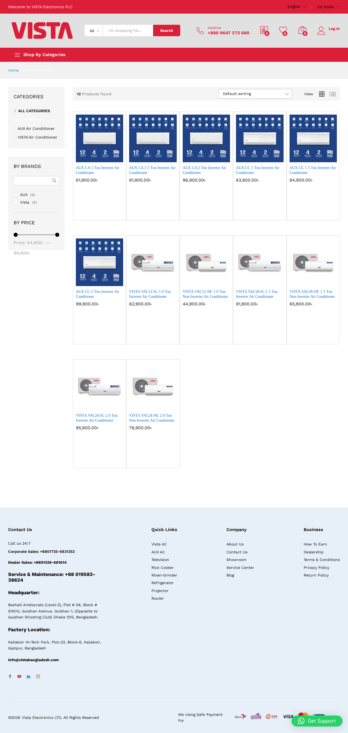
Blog (230, 575)
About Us (235, 544)
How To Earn (315, 544)
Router (157, 598)
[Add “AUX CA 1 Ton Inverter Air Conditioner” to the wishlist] (104, 156)
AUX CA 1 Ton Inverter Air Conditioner (97, 170)
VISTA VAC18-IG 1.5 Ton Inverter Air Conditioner (257, 294)
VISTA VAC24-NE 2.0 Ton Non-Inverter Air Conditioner (152, 417)
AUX (23, 194)
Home (13, 70)
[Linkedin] (28, 677)
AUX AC (158, 552)
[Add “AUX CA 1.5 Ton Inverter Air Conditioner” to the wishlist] (157, 156)
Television (160, 559)
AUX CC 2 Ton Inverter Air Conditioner (97, 294)
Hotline (214, 28)
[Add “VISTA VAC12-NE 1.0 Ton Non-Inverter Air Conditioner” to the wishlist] (210, 280)
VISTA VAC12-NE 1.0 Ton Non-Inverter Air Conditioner (205, 294)
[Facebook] (10, 677)
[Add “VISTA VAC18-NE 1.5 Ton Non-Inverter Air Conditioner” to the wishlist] (317, 280)
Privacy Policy (316, 567)
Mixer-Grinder (164, 575)
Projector (160, 590)
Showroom (236, 559)
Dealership (314, 552)
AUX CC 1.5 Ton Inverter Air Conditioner (313, 170)
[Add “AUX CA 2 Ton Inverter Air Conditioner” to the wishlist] (210, 156)
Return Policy (316, 575)
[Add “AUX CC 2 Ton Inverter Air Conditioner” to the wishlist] (104, 280)
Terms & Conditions (322, 559)
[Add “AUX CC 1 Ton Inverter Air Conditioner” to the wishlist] (264, 156)
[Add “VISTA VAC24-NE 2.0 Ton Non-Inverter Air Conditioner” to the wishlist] (157, 404)
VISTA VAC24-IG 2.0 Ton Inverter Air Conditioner (96, 417)
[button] (80, 156)
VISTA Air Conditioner (37, 137)
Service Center (240, 567)
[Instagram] (38, 676)
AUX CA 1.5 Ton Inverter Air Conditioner (152, 170)
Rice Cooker (162, 567)
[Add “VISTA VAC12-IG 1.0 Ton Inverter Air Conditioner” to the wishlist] (157, 280)
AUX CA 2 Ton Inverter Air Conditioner (204, 170)
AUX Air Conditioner (36, 128)
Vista (24, 202)
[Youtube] (19, 677)
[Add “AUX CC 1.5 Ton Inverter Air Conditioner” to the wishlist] (317, 156)
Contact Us (236, 552)
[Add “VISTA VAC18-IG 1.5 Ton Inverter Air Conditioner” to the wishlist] (264, 280)
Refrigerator (162, 583)
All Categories (34, 111)
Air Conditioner (28, 119)
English (294, 6)
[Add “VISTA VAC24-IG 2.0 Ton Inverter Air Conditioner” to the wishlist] (104, 404)
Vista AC (159, 544)
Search (166, 30)
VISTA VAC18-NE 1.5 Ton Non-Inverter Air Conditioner (312, 294)
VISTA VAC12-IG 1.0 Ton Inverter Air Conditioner (150, 294)
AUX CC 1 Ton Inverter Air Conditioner (257, 170)
